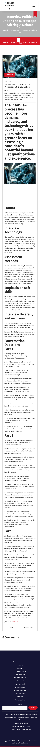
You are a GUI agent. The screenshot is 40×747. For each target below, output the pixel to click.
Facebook (15, 622)
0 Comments (28, 628)
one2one (12, 628)
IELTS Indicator (20, 687)
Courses (20, 665)
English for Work (20, 671)
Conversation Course (20, 662)
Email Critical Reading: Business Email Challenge (21, 714)
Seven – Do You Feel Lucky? (21, 726)
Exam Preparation (20, 678)
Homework (20, 681)
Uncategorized (20, 700)
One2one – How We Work (21, 723)
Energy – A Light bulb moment (21, 729)
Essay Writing (20, 674)
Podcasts (22, 28)
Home (15, 28)
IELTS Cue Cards (20, 684)
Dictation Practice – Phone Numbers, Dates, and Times (21, 719)
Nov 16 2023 (8, 81)
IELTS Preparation (20, 690)
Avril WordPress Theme (20, 743)
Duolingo (20, 668)
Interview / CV (20, 694)
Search (20, 704)
